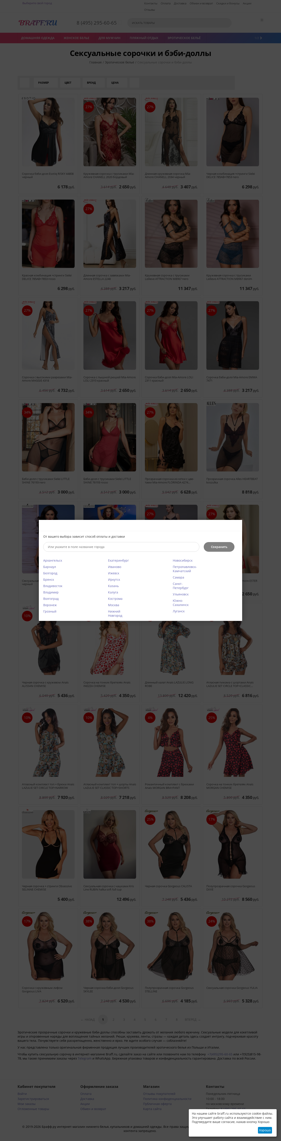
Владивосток (52, 586)
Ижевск (113, 573)
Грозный (49, 611)
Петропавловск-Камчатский (185, 569)
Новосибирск (183, 560)
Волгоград (51, 599)
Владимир (51, 592)
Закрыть (236, 526)
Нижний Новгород (115, 613)
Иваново (114, 567)
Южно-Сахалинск (181, 602)
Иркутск (114, 579)
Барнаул (49, 567)
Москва (113, 605)
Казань (113, 586)
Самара (178, 577)
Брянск (48, 579)
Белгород (50, 573)
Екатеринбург (118, 560)
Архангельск (52, 560)
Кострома (115, 599)
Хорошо (265, 1130)
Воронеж (50, 605)
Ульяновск (181, 594)
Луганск (179, 611)
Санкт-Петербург (181, 586)
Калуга (113, 592)
